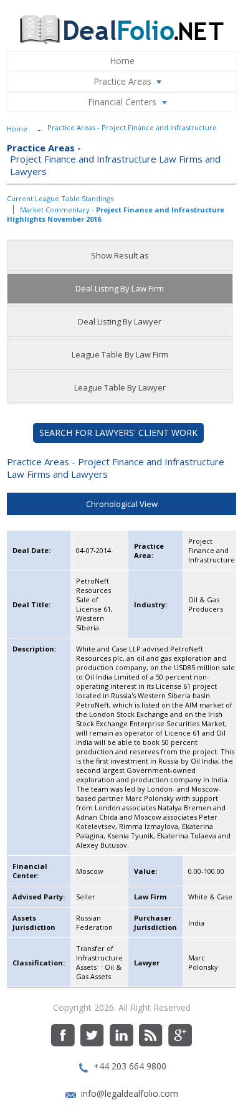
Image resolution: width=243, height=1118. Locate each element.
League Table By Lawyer (120, 387)
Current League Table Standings (60, 198)
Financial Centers (122, 102)
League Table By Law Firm (120, 354)
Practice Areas (122, 81)
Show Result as (120, 255)
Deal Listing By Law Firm (119, 288)
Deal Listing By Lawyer (119, 321)
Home (122, 61)
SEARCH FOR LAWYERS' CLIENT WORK (118, 432)
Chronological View (122, 503)
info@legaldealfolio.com (129, 1093)
